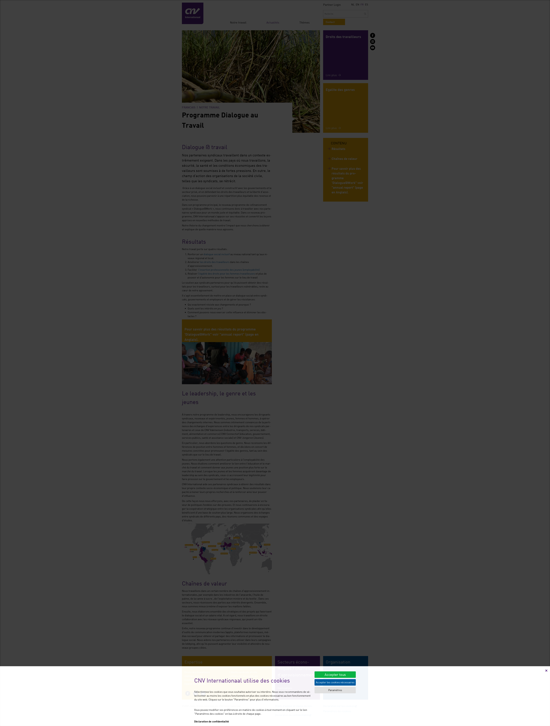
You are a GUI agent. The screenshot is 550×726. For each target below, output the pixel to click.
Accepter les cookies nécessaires (335, 682)
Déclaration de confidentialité (211, 721)
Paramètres (335, 690)
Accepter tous (335, 674)
